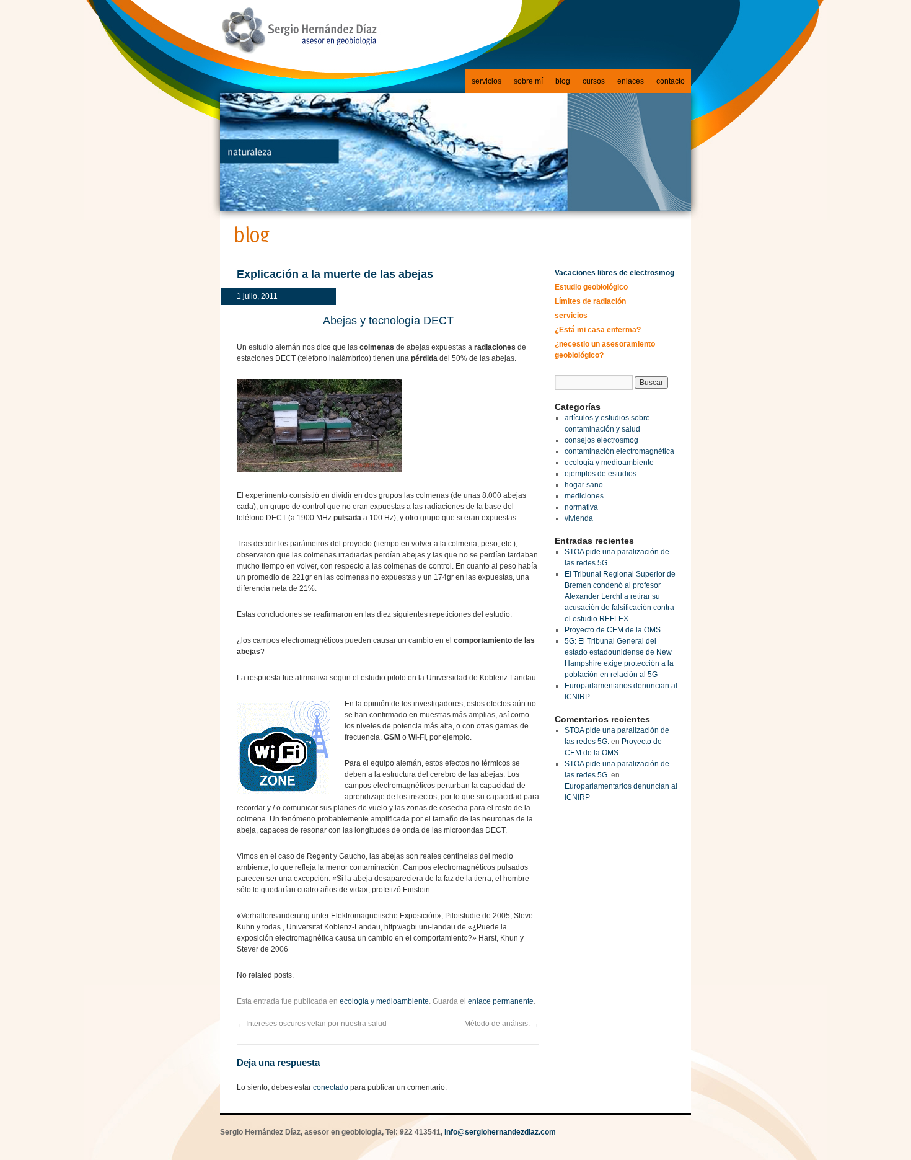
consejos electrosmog (601, 440)
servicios (486, 81)
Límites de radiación (590, 301)
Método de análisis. (501, 1023)
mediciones (584, 496)
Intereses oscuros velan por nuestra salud (312, 1023)
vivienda (579, 518)
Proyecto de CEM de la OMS (613, 630)
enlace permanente (501, 1001)
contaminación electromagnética (619, 451)
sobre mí (528, 81)
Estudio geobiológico (591, 287)
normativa (581, 507)
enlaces (630, 81)
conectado (330, 1087)
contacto (670, 81)
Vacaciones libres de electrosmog (614, 272)
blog (562, 81)
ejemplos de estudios (600, 473)
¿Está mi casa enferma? (598, 329)
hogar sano (584, 484)
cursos (594, 81)
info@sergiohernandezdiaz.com (500, 1132)
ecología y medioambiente (384, 1001)
